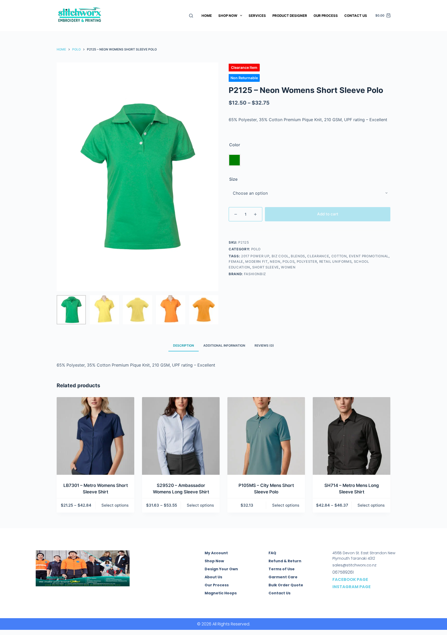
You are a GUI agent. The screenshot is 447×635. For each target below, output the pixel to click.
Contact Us (355, 15)
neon (275, 261)
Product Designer (289, 15)
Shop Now (227, 15)
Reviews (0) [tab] (264, 345)
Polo (256, 249)
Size (233, 179)
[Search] (191, 16)
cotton (339, 256)
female (236, 261)
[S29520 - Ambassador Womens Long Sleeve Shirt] (181, 436)
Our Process (326, 15)
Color (234, 144)
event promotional (369, 256)
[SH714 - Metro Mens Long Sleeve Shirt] (351, 436)
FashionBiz (255, 274)
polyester (307, 261)
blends (298, 256)
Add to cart (327, 213)
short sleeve (265, 267)
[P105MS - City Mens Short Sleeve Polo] (266, 436)
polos (288, 261)
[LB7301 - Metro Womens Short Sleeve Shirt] (95, 436)
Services (257, 15)
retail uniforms (335, 261)
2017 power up (255, 256)
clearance (318, 256)
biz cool (280, 256)
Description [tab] (183, 345)
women (288, 267)
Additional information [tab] (224, 345)
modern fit (256, 261)
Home (207, 15)
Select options (115, 505)
